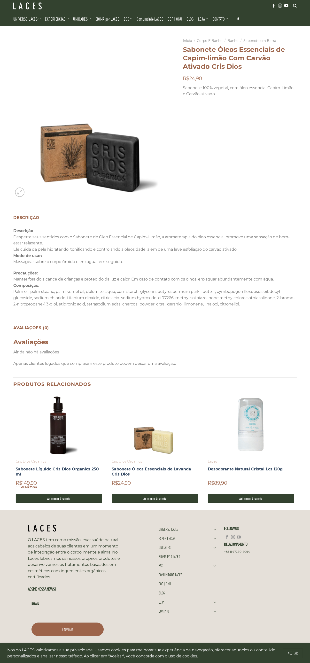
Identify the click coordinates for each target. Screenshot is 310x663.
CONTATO (219, 19)
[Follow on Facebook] (274, 6)
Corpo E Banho (210, 41)
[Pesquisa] (295, 5)
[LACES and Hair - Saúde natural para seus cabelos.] (37, 5)
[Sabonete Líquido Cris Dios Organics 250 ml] (59, 424)
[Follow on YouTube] (286, 6)
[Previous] (13, 451)
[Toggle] (215, 529)
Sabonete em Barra (259, 41)
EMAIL (35, 603)
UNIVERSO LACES (25, 19)
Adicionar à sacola (59, 498)
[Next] (296, 451)
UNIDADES (80, 19)
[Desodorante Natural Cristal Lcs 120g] (251, 424)
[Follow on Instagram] (280, 6)
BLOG (190, 19)
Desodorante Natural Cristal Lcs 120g (245, 469)
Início (187, 41)
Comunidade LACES (150, 19)
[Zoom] (19, 192)
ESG (126, 19)
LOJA (201, 19)
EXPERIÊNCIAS (55, 19)
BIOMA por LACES (107, 19)
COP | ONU (175, 19)
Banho (233, 41)
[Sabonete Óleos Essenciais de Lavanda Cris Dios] (155, 424)
